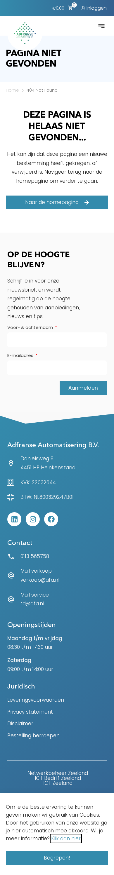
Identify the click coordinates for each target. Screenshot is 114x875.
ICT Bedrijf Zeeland (58, 778)
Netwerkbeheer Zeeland (57, 773)
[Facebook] (51, 519)
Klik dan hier (66, 838)
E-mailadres (20, 355)
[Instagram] (33, 519)
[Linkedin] (14, 519)
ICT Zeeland (57, 783)
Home (12, 90)
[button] (101, 26)
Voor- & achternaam (30, 327)
